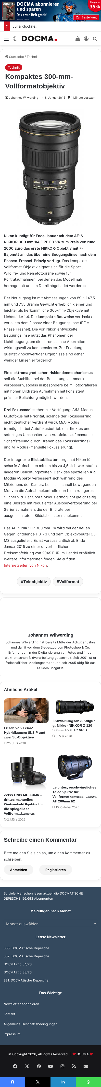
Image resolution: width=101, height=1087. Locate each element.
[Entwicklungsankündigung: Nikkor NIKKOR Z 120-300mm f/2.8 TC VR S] (74, 707)
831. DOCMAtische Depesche (26, 980)
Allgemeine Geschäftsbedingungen (31, 1024)
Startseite (16, 57)
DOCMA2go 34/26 (18, 964)
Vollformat (69, 581)
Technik (32, 57)
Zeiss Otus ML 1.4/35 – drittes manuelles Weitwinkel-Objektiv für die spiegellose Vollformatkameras (23, 804)
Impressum (12, 1034)
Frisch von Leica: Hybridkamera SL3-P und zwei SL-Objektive (24, 732)
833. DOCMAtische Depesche (26, 948)
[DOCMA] (39, 38)
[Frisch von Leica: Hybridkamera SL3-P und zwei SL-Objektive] (26, 710)
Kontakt (9, 1014)
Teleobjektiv (35, 581)
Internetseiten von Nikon (25, 565)
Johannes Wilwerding (23, 97)
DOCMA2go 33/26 (18, 972)
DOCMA (83, 1054)
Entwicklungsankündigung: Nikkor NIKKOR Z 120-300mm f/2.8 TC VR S (74, 725)
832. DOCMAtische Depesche (26, 956)
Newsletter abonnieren (21, 1004)
